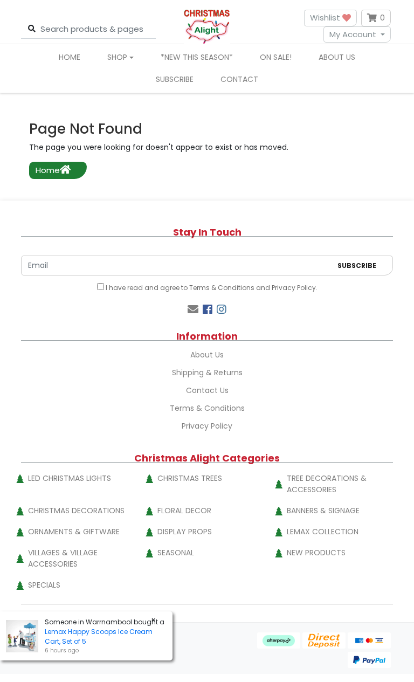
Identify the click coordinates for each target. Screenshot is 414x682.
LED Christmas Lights (69, 478)
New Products (316, 552)
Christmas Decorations (76, 510)
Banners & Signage (323, 510)
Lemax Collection (322, 531)
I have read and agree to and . (211, 287)
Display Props (184, 531)
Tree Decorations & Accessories (327, 484)
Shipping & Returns (207, 372)
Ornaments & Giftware (74, 531)
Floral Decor (184, 510)
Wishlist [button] (326, 17)
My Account (352, 34)
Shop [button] (117, 57)
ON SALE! (276, 57)
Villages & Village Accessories (63, 558)
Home (69, 57)
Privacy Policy (294, 287)
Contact (239, 79)
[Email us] (193, 309)
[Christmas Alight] (207, 26)
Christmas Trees (189, 478)
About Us (337, 57)
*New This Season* (197, 57)
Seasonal (175, 552)
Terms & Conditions (221, 287)
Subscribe (175, 79)
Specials (44, 585)
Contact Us (207, 390)
